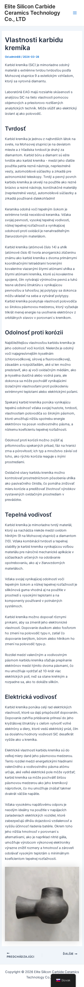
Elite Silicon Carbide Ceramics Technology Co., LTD (32, 13)
